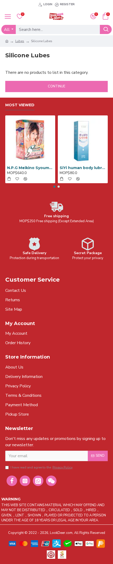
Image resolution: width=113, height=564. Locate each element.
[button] (54, 187)
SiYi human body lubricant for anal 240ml (83, 167)
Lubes (19, 41)
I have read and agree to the (42, 467)
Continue (56, 86)
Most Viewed (19, 105)
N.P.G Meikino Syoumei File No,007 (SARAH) (30, 167)
